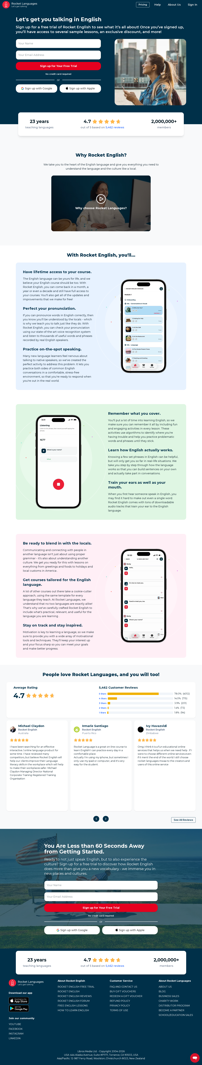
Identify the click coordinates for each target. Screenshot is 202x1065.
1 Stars (102, 712)
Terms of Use (119, 1010)
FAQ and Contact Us (123, 986)
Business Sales (169, 996)
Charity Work (168, 1001)
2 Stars (102, 708)
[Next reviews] (106, 819)
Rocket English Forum (74, 1001)
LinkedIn (15, 1038)
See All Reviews (183, 820)
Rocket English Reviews (75, 996)
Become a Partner (171, 1010)
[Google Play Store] (26, 1008)
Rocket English (69, 991)
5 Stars (102, 693)
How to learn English (73, 1010)
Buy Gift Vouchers (123, 991)
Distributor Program (174, 1005)
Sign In (192, 4)
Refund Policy (120, 1001)
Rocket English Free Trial (76, 986)
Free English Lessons (73, 1005)
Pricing (143, 4)
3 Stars (102, 703)
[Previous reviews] (96, 819)
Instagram (16, 1033)
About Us (174, 4)
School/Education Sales (176, 1015)
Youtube (15, 1024)
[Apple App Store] (26, 1000)
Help (157, 4)
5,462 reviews (115, 127)
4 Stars (103, 698)
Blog (162, 991)
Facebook (15, 1029)
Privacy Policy (120, 1005)
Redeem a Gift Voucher (126, 996)
